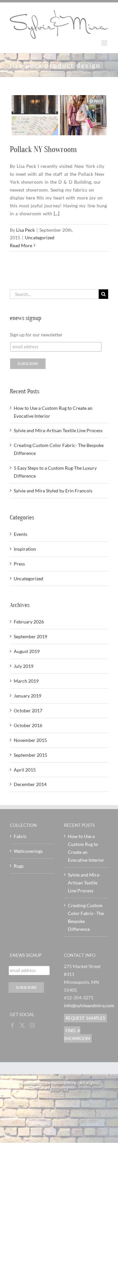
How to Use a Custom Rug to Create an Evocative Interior (86, 848)
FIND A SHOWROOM (77, 1034)
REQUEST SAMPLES (85, 1018)
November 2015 (30, 740)
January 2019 (27, 695)
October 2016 (28, 725)
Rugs (19, 866)
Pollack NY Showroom (43, 149)
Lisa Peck (25, 230)
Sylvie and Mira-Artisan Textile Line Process (58, 430)
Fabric (20, 836)
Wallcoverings (28, 851)
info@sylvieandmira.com (89, 1005)
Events (20, 534)
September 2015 (30, 755)
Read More (21, 245)
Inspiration (25, 549)
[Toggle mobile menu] (104, 42)
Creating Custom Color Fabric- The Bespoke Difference (86, 917)
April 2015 (25, 770)
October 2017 (28, 710)
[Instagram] (32, 1025)
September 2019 (30, 636)
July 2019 (23, 666)
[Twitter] (22, 1025)
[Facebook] (12, 1025)
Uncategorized (39, 237)
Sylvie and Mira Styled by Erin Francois (53, 490)
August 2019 (27, 651)
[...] (56, 213)
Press (19, 563)
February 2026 (29, 621)
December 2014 (30, 784)
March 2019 (26, 681)
